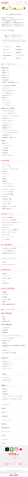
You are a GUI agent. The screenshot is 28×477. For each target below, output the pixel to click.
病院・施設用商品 (7, 55)
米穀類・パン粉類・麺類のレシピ (10, 82)
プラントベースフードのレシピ (10, 130)
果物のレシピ (5, 72)
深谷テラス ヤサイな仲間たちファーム (12, 222)
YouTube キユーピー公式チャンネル (11, 399)
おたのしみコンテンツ (7, 225)
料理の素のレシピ (6, 118)
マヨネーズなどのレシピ (8, 110)
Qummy (4, 262)
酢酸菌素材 (5, 332)
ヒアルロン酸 (5, 327)
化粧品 (4, 319)
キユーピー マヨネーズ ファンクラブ (11, 396)
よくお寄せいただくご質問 (9, 248)
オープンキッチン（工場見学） (9, 220)
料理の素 (4, 171)
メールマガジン (6, 377)
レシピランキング (6, 145)
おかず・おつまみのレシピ (8, 90)
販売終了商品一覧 (6, 208)
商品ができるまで (6, 340)
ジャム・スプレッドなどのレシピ (10, 132)
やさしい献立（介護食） (7, 194)
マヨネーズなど (6, 164)
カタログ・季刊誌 (6, 278)
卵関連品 (4, 181)
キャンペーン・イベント (8, 237)
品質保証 (4, 343)
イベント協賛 (5, 239)
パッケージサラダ (6, 186)
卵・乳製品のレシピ (7, 80)
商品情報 (18, 46)
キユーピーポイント (7, 368)
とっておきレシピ (7, 46)
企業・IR (4, 389)
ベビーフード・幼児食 (7, 191)
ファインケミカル (20, 55)
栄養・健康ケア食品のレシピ (9, 137)
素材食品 (4, 178)
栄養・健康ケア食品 (7, 199)
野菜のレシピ (5, 70)
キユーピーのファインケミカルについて (12, 335)
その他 (4, 58)
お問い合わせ (5, 283)
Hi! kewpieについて (7, 364)
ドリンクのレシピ (6, 105)
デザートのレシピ (6, 102)
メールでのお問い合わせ (8, 250)
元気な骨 (4, 196)
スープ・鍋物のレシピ (7, 93)
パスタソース (5, 174)
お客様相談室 (19, 49)
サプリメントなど (6, 201)
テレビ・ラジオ (6, 234)
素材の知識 (5, 150)
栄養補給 (4, 292)
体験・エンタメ (6, 49)
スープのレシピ (6, 123)
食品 (3, 316)
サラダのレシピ (6, 88)
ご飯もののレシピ (6, 95)
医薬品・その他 (6, 321)
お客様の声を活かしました (9, 253)
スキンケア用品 (6, 203)
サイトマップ (9, 470)
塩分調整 (4, 297)
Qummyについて (6, 366)
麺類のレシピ (5, 97)
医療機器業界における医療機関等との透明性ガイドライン (14, 346)
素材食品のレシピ (6, 125)
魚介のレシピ (5, 75)
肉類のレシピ (5, 77)
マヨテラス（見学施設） (7, 217)
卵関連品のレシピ (6, 127)
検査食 (4, 302)
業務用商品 (18, 52)
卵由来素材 (5, 330)
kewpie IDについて (7, 361)
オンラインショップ (7, 52)
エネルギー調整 (6, 299)
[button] (26, 405)
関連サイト (18, 58)
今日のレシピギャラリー (8, 155)
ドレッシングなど (6, 166)
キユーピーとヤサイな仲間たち (10, 229)
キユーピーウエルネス (7, 264)
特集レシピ (5, 143)
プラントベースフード (7, 183)
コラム (4, 280)
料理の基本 (5, 153)
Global (4, 391)
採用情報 (4, 394)
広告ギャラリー (6, 227)
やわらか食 (5, 294)
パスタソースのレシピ (7, 120)
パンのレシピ (5, 100)
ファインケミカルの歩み (8, 338)
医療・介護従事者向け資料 (8, 304)
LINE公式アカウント (7, 380)
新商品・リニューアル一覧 (8, 206)
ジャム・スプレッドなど (8, 189)
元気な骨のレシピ (6, 135)
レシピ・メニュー (6, 276)
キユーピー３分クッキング (9, 232)
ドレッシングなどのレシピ (9, 113)
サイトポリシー (17, 470)
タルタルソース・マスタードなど (10, 115)
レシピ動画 (5, 148)
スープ (4, 176)
